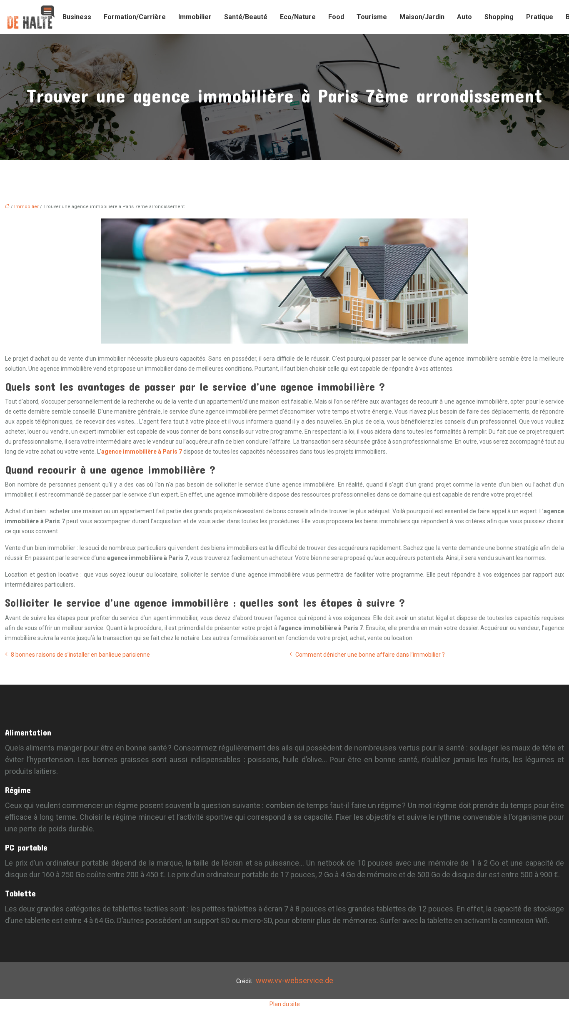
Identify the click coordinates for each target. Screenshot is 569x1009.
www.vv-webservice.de (294, 980)
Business (76, 17)
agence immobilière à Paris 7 (141, 451)
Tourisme (372, 17)
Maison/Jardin (421, 17)
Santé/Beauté (245, 17)
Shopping (499, 17)
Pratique (539, 17)
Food (336, 17)
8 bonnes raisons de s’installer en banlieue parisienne (80, 654)
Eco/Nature (298, 17)
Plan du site (285, 1004)
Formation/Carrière (135, 17)
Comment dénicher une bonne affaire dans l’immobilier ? (370, 654)
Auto (464, 17)
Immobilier (195, 17)
